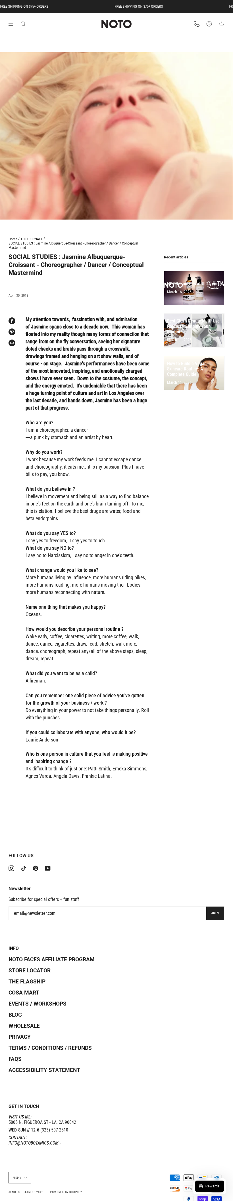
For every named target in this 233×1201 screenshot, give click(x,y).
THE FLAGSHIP (27, 981)
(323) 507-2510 (54, 1130)
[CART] (221, 24)
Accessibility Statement (44, 1070)
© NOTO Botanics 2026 (26, 1192)
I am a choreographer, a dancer (57, 430)
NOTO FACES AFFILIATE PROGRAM (52, 959)
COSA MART (24, 992)
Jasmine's (75, 363)
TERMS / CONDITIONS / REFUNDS (50, 1048)
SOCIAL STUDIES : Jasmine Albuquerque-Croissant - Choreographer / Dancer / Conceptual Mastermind (73, 245)
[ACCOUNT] (209, 24)
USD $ (17, 1177)
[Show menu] (13, 24)
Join (215, 913)
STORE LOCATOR (30, 970)
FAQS (15, 1059)
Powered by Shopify (66, 1192)
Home (13, 239)
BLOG (15, 1015)
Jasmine (39, 327)
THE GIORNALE (31, 239)
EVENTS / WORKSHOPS (37, 1003)
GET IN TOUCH (24, 1106)
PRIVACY (20, 1037)
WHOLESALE (24, 1026)
